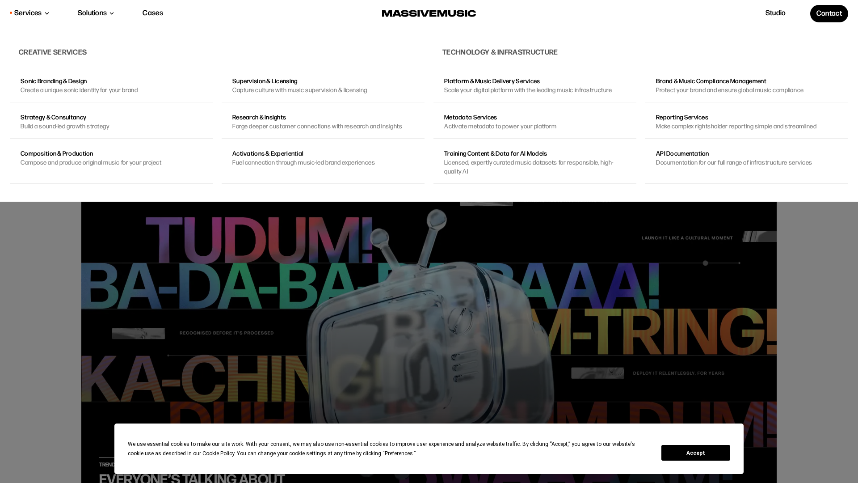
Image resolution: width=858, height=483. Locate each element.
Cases (153, 13)
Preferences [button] (399, 453)
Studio (775, 13)
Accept (695, 453)
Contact (829, 13)
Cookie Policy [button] (218, 453)
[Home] (429, 13)
